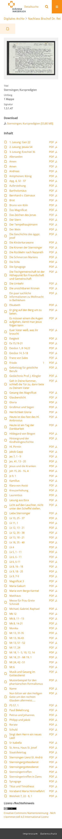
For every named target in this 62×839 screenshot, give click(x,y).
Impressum (30, 833)
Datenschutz (48, 833)
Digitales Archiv (14, 18)
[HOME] (17, 6)
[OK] (47, 6)
